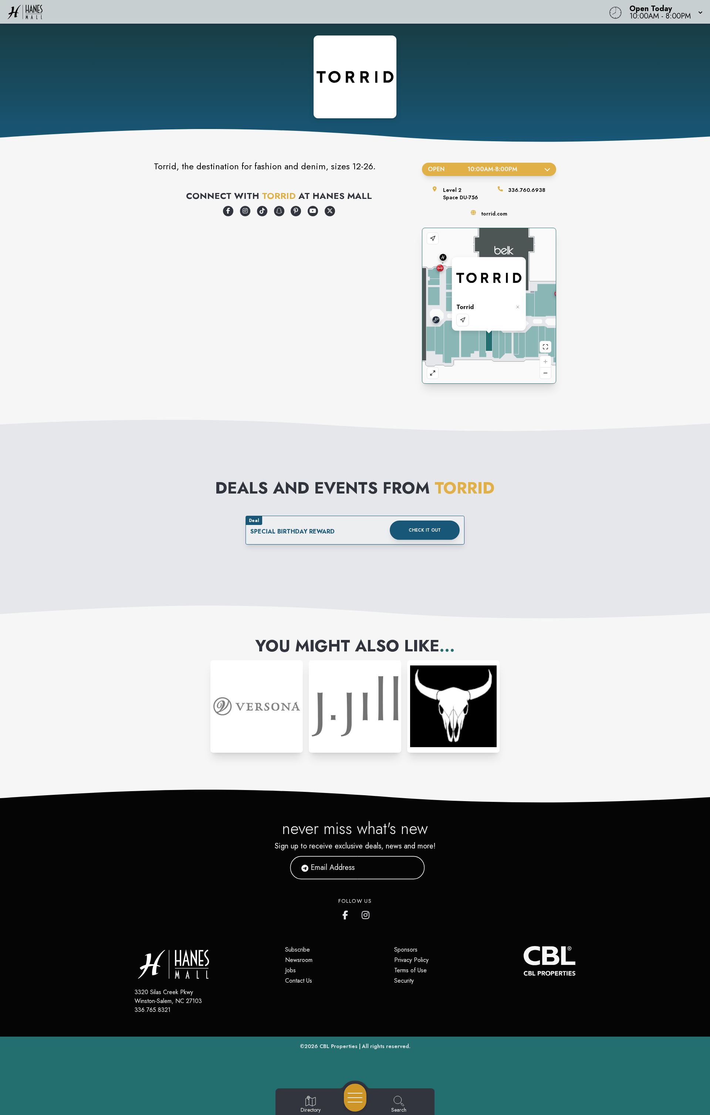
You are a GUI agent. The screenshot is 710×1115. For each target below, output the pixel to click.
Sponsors (405, 949)
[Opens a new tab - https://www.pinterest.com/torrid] (296, 211)
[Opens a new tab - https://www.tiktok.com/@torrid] (262, 211)
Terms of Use (410, 970)
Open (472, 169)
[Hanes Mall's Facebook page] (347, 913)
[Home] (268, 12)
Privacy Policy (411, 960)
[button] (663, 12)
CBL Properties (339, 1046)
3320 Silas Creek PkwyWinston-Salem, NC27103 (168, 996)
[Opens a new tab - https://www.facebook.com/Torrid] (228, 211)
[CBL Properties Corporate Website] (523, 961)
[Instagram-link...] (256, 706)
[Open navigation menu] (355, 1097)
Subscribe (297, 949)
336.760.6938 (526, 190)
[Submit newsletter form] (410, 867)
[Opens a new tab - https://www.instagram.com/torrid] (245, 211)
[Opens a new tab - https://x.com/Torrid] (330, 211)
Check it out (425, 530)
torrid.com (494, 213)
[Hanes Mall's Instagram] (366, 913)
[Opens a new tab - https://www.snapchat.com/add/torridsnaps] (279, 211)
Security (404, 980)
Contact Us (298, 980)
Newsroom (298, 960)
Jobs (290, 970)
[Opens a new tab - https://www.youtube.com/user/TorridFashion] (313, 211)
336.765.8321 (152, 1010)
